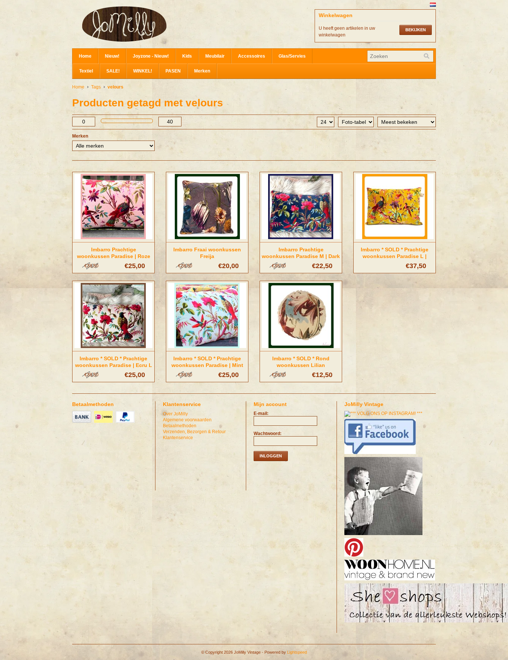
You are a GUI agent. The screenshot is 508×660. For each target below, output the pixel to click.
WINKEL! (142, 71)
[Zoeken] (427, 56)
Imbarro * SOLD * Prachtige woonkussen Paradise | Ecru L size (113, 365)
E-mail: (261, 413)
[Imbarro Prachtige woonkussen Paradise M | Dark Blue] (301, 239)
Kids (187, 56)
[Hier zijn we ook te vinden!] (390, 580)
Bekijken (415, 30)
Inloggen (271, 456)
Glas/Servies (292, 56)
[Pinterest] (354, 557)
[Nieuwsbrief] (384, 535)
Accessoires (251, 56)
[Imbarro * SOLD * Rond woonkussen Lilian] (301, 348)
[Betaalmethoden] (82, 423)
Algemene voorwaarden (187, 419)
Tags (96, 87)
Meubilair (215, 56)
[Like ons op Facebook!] (381, 454)
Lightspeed (297, 652)
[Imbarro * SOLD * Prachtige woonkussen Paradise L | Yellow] (394, 239)
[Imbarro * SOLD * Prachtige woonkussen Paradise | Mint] (207, 348)
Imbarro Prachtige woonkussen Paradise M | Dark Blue (301, 256)
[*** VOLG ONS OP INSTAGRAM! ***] (384, 413)
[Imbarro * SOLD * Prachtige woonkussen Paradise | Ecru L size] (113, 348)
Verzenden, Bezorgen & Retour (194, 431)
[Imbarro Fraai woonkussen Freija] (207, 239)
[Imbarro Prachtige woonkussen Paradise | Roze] (113, 239)
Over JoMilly (175, 413)
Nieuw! (112, 56)
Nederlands (433, 5)
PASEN (173, 71)
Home (85, 56)
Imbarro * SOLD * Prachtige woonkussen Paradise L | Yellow (394, 256)
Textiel (86, 71)
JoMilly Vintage (146, 24)
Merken (202, 71)
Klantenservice (178, 437)
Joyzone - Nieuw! (151, 56)
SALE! (113, 71)
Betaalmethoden (179, 425)
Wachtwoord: (268, 433)
